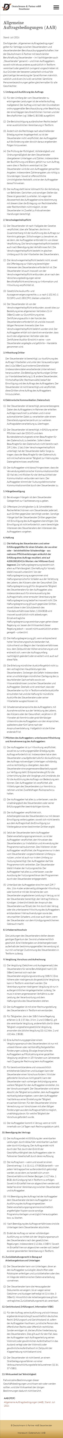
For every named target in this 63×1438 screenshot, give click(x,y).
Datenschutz (34, 1432)
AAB (43, 1432)
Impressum (22, 1432)
